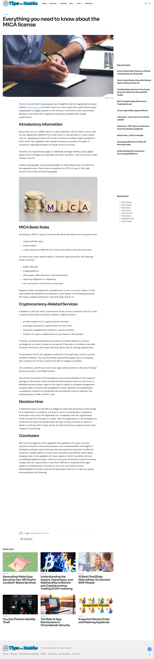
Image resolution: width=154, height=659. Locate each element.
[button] (146, 3)
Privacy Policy (52, 654)
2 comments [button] (28, 539)
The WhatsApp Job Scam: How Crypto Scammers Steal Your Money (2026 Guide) (133, 92)
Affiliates (43, 654)
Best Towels (127, 205)
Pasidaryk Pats (128, 218)
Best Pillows (127, 202)
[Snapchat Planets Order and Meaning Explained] (95, 604)
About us (6, 654)
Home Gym (126, 215)
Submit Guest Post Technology (29, 654)
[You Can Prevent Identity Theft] (20, 604)
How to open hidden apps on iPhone (132, 110)
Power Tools (127, 221)
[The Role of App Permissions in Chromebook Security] (58, 604)
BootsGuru (126, 207)
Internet (6, 14)
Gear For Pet (127, 213)
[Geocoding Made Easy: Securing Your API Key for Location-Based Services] (20, 562)
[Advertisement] (134, 175)
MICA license (34, 107)
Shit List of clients (64, 654)
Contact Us (75, 654)
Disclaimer (13, 654)
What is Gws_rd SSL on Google (130, 135)
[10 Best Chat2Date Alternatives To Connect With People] (95, 562)
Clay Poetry (126, 210)
